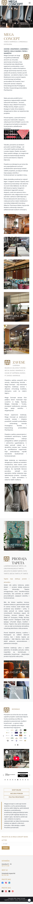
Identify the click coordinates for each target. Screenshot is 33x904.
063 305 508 (5, 875)
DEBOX (12, 900)
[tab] (15, 745)
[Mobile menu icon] (29, 3)
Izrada (16, 900)
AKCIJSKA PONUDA (16, 793)
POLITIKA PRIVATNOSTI (16, 797)
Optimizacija (22, 900)
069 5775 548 (5, 866)
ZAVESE (6, 49)
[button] (3, 736)
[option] (16, 736)
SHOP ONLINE (16, 790)
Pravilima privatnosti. (11, 827)
